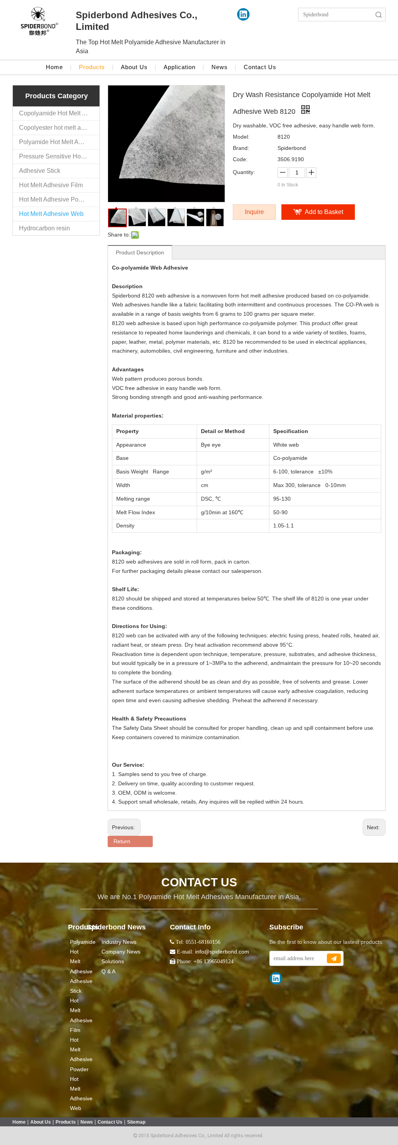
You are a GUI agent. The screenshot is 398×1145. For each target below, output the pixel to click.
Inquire (254, 212)
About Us (134, 67)
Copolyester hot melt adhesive (59, 127)
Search (378, 14)
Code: (240, 159)
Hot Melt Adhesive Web (51, 214)
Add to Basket (324, 212)
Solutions (112, 961)
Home (54, 67)
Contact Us (260, 67)
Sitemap (136, 1122)
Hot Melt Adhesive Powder (55, 199)
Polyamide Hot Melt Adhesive (59, 142)
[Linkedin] (243, 14)
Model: (241, 137)
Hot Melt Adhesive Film (51, 185)
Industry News (118, 942)
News (219, 67)
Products (92, 67)
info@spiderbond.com (222, 951)
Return (121, 841)
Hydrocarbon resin (44, 228)
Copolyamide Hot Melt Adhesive (59, 113)
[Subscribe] (334, 958)
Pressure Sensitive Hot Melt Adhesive (59, 156)
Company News (120, 951)
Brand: (241, 148)
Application (180, 67)
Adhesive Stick (39, 170)
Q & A (108, 971)
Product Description (140, 252)
